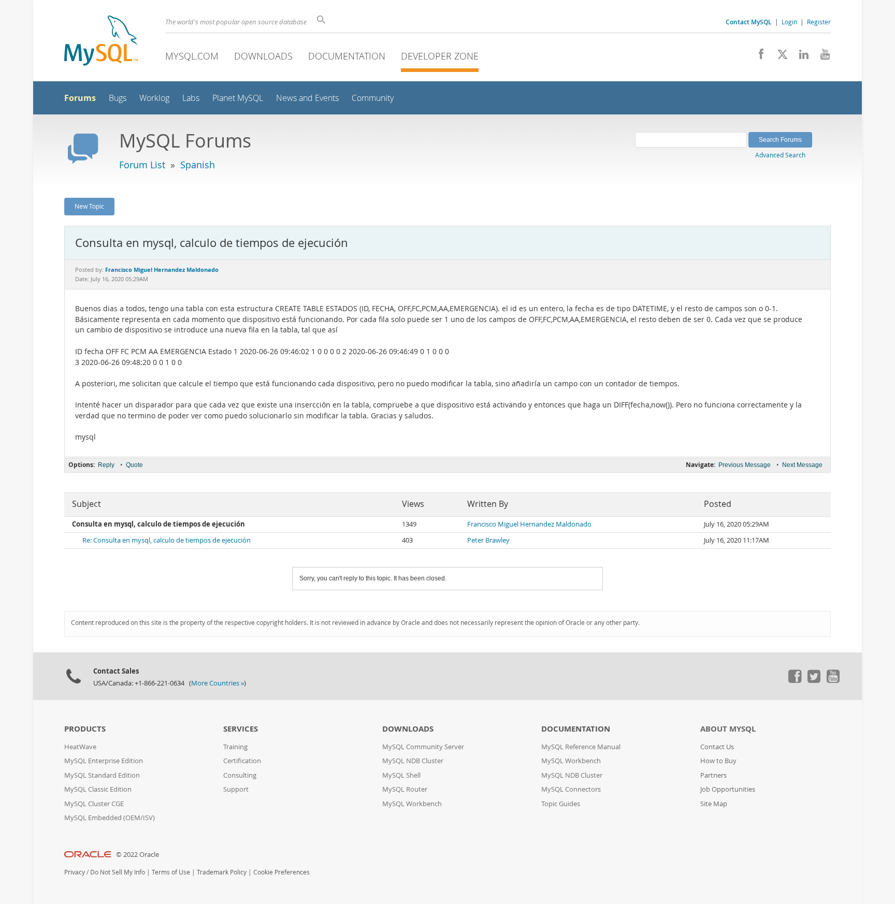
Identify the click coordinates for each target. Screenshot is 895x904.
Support (236, 789)
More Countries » (217, 683)
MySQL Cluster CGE (94, 803)
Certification (242, 760)
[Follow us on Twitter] (813, 680)
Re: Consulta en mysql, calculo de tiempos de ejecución (166, 540)
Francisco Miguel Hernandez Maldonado (529, 524)
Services (240, 728)
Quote (134, 465)
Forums (80, 98)
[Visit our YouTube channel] (821, 57)
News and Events (307, 98)
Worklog (154, 98)
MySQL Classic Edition (98, 789)
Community (373, 98)
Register (819, 22)
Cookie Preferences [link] (281, 872)
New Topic (89, 206)
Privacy (74, 872)
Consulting (239, 775)
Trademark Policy (222, 872)
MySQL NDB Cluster (412, 760)
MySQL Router (404, 789)
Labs (190, 98)
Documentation (346, 56)
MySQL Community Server (423, 746)
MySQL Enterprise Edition (103, 760)
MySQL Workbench (412, 803)
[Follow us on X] (778, 57)
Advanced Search (780, 155)
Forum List (142, 164)
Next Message (802, 465)
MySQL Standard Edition (102, 775)
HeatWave (80, 746)
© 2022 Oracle (137, 854)
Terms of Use (171, 872)
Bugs (117, 98)
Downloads (263, 56)
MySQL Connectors (571, 789)
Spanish (197, 164)
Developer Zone (440, 56)
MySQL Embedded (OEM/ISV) (109, 817)
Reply (106, 465)
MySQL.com (192, 56)
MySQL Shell (401, 775)
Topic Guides (560, 803)
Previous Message (744, 465)
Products (85, 728)
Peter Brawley (488, 540)
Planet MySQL (237, 98)
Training (235, 746)
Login (789, 22)
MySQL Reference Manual (580, 746)
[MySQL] (101, 41)
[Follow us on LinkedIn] (800, 57)
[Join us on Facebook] (757, 57)
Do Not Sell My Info (117, 872)
